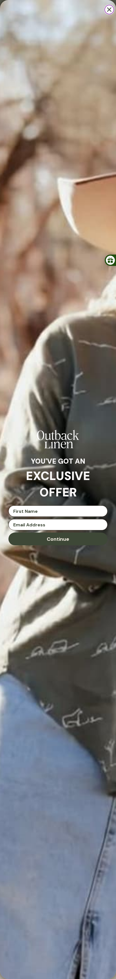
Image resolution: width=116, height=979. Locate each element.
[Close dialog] (109, 9)
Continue (58, 539)
